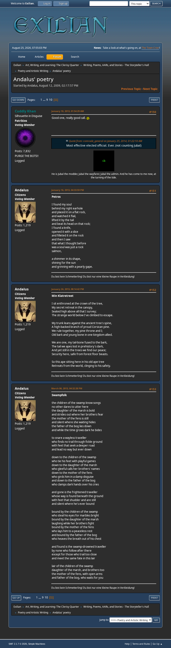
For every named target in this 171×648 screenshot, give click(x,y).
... (44, 100)
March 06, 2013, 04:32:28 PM (66, 388)
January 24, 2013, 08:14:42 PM (67, 289)
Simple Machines (36, 644)
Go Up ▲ (157, 643)
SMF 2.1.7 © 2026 (18, 644)
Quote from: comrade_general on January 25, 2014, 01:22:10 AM (105, 141)
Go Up (16, 597)
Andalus (22, 190)
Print (154, 99)
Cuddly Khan (25, 111)
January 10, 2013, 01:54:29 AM (67, 111)
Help (127, 643)
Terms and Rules (141, 643)
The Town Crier (150, 48)
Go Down (18, 99)
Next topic (150, 89)
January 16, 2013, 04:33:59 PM (67, 190)
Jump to (103, 620)
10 (50, 100)
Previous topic (131, 89)
